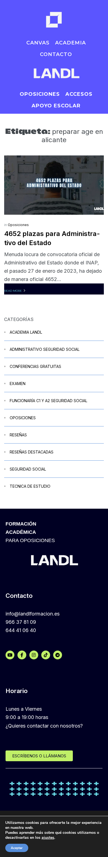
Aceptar (17, 848)
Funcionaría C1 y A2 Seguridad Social (48, 400)
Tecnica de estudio (30, 486)
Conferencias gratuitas (35, 366)
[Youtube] (10, 655)
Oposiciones (18, 225)
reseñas (18, 435)
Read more (13, 291)
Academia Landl (26, 332)
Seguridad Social (28, 469)
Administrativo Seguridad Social (44, 349)
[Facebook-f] (21, 655)
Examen (17, 383)
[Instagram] (33, 655)
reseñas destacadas (31, 452)
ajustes (48, 837)
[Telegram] (57, 655)
